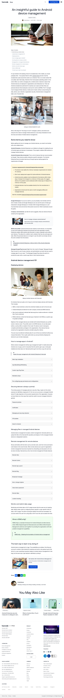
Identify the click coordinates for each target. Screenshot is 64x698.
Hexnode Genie (5, 635)
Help (27, 639)
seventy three (35, 75)
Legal (28, 680)
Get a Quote (46, 669)
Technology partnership (48, 676)
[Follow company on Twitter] (46, 651)
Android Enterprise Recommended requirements (34, 194)
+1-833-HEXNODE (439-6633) (10, 663)
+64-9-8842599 (7, 669)
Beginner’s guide (32, 17)
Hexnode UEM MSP (6, 637)
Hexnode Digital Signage (7, 633)
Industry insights (47, 610)
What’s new (56, 610)
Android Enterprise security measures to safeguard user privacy (10, 614)
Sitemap (28, 671)
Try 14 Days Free (54, 2)
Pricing (28, 630)
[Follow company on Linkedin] (48, 651)
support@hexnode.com (8, 676)
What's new (29, 651)
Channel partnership (48, 675)
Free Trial (28, 649)
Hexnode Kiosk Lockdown (7, 630)
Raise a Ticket (46, 671)
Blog (27, 673)
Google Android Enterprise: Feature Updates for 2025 (50, 613)
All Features (29, 628)
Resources (29, 635)
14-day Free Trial (33, 566)
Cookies (14, 695)
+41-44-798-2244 (7, 671)
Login (31, 657)
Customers (29, 632)
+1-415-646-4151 (6, 675)
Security (28, 665)
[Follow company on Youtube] (50, 651)
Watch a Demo (47, 667)
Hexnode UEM (5, 628)
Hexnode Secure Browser (7, 631)
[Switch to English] (63, 697)
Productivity (5, 610)
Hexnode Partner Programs (49, 673)
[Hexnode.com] (5, 2)
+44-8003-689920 (8, 665)
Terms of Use (4, 695)
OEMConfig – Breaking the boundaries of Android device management (32, 534)
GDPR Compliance (30, 667)
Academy (28, 641)
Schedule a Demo (47, 665)
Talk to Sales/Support (48, 663)
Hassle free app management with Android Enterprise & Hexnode (29, 354)
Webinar (28, 637)
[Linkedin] (21, 575)
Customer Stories (30, 634)
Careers (28, 678)
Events (28, 676)
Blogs (11, 2)
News (28, 675)
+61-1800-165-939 (8, 667)
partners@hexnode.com (9, 678)
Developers (29, 645)
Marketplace (29, 647)
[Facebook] (16, 575)
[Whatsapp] (24, 575)
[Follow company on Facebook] (44, 651)
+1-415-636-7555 (8, 673)
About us (28, 663)
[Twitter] (19, 575)
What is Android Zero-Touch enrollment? (30, 613)
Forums (28, 643)
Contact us (29, 669)
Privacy (10, 695)
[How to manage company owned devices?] (32, 221)
